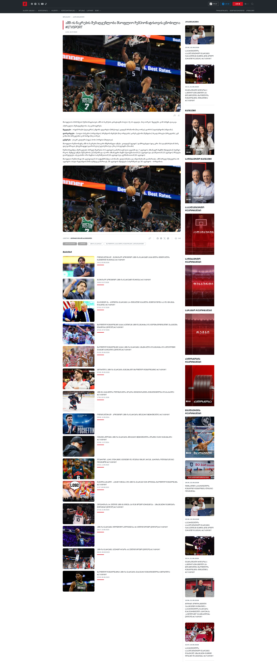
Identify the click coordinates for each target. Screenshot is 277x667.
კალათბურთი (78, 17)
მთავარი (66, 17)
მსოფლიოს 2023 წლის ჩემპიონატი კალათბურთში (125, 244)
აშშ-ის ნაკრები (95, 244)
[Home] (25, 4)
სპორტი (82, 244)
